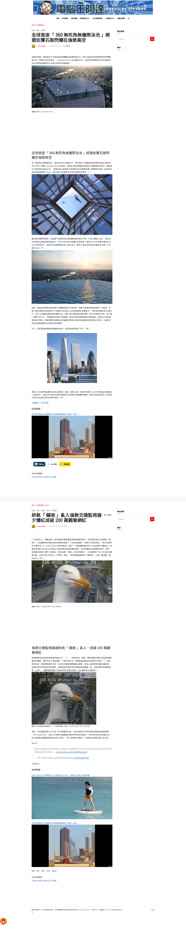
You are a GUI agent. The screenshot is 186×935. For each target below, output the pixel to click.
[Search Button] (129, 18)
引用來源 (35, 763)
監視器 (54, 510)
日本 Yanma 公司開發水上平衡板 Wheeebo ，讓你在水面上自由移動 (61, 775)
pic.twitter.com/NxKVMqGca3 (71, 751)
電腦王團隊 (121, 18)
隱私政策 (94, 910)
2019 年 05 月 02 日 (55, 526)
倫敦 (37, 30)
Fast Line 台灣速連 (110, 910)
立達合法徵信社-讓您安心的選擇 (44, 477)
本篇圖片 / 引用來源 (40, 402)
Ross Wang (41, 46)
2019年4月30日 (81, 757)
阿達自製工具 (84, 18)
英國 (43, 30)
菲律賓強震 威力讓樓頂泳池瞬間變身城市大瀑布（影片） (55, 414)
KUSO (47, 505)
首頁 (57, 18)
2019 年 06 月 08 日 (55, 46)
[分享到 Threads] (106, 52)
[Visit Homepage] (93, 7)
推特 (48, 510)
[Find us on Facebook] (150, 910)
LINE (110, 52)
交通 (37, 510)
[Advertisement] (72, 485)
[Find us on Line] (153, 910)
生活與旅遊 (40, 25)
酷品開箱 (74, 18)
